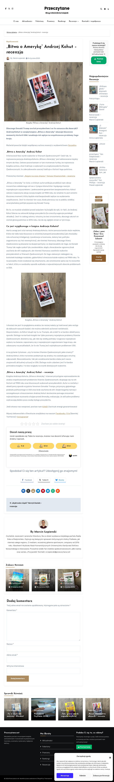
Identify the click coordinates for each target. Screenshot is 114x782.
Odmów (82, 776)
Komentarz (12, 610)
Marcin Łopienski (19, 58)
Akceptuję (65, 776)
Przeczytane (56, 8)
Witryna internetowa (15, 666)
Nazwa (10, 644)
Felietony (40, 21)
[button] (109, 756)
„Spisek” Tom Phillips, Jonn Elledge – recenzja (69, 580)
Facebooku (60, 413)
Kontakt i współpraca (91, 21)
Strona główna (12, 32)
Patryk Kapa (68, 583)
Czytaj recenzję (98, 258)
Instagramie (22, 417)
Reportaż (92, 710)
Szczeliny (72, 145)
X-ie (68, 413)
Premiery (51, 21)
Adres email (12, 655)
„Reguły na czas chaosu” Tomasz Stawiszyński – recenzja (49, 176)
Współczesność (12, 41)
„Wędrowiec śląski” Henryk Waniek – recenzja (17, 580)
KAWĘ (44, 407)
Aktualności (27, 21)
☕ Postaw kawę (84, 747)
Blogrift (40, 778)
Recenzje (73, 21)
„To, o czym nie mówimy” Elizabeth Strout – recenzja (16, 716)
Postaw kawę (98, 60)
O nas (16, 21)
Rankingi (62, 21)
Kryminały (65, 710)
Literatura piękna (14, 710)
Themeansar (48, 778)
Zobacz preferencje (101, 776)
